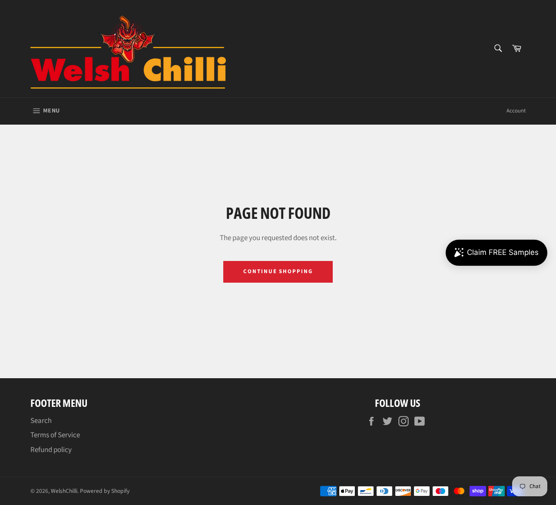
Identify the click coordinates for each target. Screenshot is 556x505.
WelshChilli (64, 491)
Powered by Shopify (104, 491)
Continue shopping (278, 271)
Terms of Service (55, 435)
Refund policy (51, 450)
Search (41, 421)
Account (516, 111)
